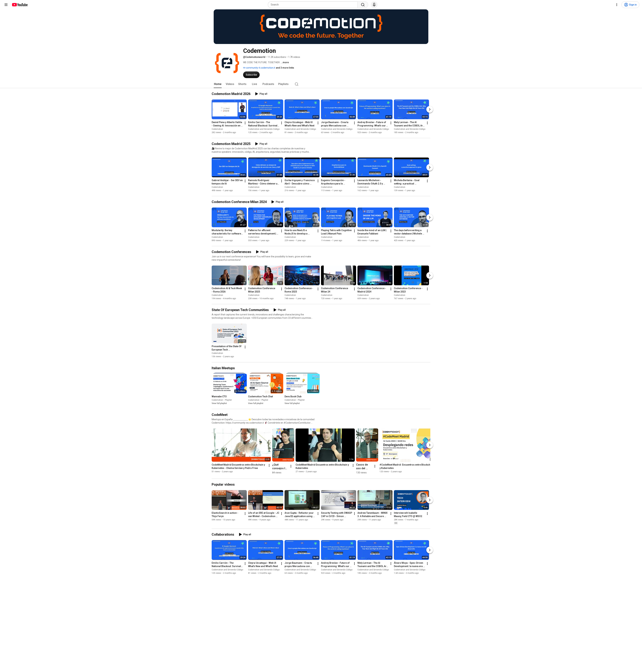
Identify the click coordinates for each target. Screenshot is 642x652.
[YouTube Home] (19, 4)
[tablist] (321, 84)
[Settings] (617, 5)
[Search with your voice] (374, 4)
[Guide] (6, 5)
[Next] (429, 109)
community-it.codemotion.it (260, 67)
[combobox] (314, 5)
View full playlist (219, 403)
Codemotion (217, 129)
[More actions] (245, 123)
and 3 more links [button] (285, 67)
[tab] (218, 84)
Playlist (228, 400)
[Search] (362, 4)
